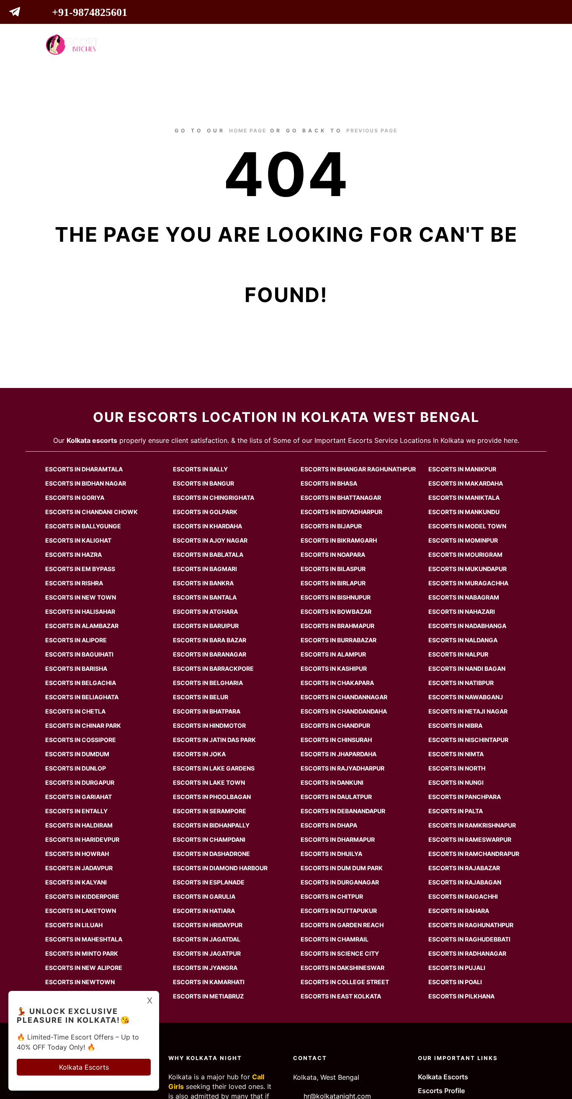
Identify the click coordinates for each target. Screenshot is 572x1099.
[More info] (515, 44)
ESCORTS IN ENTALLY (76, 811)
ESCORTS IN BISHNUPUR (336, 597)
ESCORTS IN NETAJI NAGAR (468, 711)
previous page (371, 130)
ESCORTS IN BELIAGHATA (82, 697)
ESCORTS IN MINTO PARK (81, 953)
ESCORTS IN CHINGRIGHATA (213, 497)
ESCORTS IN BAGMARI (205, 568)
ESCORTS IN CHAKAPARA (337, 682)
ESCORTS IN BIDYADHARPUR (341, 511)
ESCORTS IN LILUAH (74, 924)
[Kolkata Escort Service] (71, 44)
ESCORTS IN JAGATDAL (206, 939)
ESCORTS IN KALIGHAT (78, 540)
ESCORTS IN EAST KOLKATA (341, 996)
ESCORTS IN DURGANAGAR (340, 882)
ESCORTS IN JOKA (199, 754)
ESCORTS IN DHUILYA (331, 853)
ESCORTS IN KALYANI (76, 882)
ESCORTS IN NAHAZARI (461, 611)
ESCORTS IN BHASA (329, 483)
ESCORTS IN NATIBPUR (461, 682)
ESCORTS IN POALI (455, 981)
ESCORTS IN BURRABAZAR (338, 640)
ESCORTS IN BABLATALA (208, 554)
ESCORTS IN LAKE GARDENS (214, 768)
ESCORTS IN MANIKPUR (462, 469)
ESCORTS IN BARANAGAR (209, 654)
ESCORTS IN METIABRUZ (208, 996)
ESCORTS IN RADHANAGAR (467, 953)
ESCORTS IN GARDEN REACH (342, 924)
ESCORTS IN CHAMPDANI (209, 839)
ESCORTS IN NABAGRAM (463, 597)
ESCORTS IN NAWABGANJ (465, 697)
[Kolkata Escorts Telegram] (17, 13)
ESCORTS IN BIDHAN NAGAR (85, 483)
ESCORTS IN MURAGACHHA (468, 583)
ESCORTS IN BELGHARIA (208, 682)
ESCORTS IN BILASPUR (333, 568)
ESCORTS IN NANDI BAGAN (466, 668)
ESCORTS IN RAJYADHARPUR (342, 768)
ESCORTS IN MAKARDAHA (465, 483)
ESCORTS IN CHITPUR (332, 896)
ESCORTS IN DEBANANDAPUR (343, 811)
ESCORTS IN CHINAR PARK (83, 725)
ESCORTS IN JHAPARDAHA (338, 754)
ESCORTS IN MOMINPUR (463, 540)
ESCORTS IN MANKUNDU (464, 511)
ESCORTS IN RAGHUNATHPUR (470, 924)
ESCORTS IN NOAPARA (333, 554)
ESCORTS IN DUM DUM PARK (342, 867)
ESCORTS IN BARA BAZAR (209, 640)
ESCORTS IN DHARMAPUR (338, 839)
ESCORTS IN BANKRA (203, 583)
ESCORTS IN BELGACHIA (80, 682)
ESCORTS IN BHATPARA (206, 711)
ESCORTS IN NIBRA (455, 725)
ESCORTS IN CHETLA (75, 711)
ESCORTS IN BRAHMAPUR (337, 625)
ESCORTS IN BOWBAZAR (336, 611)
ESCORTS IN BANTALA (205, 597)
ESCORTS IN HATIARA (204, 910)
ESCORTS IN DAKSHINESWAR (342, 967)
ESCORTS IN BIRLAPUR (333, 583)
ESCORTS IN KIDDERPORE (82, 896)
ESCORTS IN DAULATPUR (336, 796)
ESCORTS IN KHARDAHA (207, 526)
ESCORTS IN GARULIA (204, 896)
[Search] (500, 44)
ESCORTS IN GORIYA (74, 497)
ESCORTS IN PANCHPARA (464, 796)
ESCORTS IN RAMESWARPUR (469, 839)
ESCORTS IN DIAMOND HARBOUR (220, 867)
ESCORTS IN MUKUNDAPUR (467, 568)
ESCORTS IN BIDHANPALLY (211, 825)
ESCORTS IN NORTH (456, 768)
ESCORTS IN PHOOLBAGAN (212, 796)
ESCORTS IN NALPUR (458, 654)
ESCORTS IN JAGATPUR (207, 953)
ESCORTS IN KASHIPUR (334, 668)
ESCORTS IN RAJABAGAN (464, 882)
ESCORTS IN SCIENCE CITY (340, 953)
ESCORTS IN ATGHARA (205, 611)
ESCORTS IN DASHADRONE (211, 853)
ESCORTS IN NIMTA (456, 754)
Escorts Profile (441, 1090)
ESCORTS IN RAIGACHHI (463, 896)
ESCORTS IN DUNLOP (75, 768)
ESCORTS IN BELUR (200, 697)
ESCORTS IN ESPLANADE (209, 882)
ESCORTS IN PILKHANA (461, 996)
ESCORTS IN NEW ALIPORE (83, 967)
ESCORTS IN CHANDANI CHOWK (91, 511)
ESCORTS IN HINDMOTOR (209, 725)
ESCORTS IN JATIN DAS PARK (214, 739)
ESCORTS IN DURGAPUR (79, 782)
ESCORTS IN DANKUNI (332, 782)
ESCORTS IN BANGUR (203, 483)
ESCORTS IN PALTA (455, 811)
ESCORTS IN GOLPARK (205, 511)
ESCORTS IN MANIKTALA (464, 497)
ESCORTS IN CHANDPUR (335, 725)
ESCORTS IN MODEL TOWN (467, 526)
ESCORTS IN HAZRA (73, 554)
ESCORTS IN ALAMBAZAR (82, 625)
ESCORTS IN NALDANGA (462, 640)
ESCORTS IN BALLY (200, 469)
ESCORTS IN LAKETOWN (80, 910)
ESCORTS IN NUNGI (456, 782)
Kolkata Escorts (443, 1077)
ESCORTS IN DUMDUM (77, 754)
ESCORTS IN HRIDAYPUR (207, 924)
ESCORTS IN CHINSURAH (336, 739)
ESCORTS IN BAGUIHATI (79, 654)
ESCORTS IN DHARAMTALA (84, 469)
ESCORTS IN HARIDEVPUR (82, 839)
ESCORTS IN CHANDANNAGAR (344, 697)
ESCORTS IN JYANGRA (205, 967)
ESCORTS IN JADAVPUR (79, 867)
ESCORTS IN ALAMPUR (333, 654)
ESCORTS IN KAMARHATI (209, 981)
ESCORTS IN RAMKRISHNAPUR (472, 825)
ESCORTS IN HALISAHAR (80, 611)
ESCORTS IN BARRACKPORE (213, 668)
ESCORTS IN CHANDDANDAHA (344, 711)
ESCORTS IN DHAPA (329, 825)
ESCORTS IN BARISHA (76, 668)
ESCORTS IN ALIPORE (76, 640)
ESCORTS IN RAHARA (458, 910)
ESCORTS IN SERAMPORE (209, 811)
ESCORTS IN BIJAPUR (331, 526)
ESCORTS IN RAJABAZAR (464, 867)
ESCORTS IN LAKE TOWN (209, 782)
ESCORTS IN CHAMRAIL (334, 939)
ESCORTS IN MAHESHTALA (83, 939)
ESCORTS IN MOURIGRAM (465, 554)
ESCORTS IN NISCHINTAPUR (468, 739)
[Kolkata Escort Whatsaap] (31, 13)
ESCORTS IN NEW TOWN (80, 597)
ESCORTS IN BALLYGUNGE (83, 526)
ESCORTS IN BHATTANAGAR (341, 497)
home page (247, 130)
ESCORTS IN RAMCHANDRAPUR (473, 853)
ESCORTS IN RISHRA (74, 583)
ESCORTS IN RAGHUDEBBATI (469, 939)
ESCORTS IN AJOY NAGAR (210, 540)
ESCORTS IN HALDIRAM (79, 825)
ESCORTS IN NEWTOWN (80, 981)
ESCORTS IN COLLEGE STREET (345, 981)
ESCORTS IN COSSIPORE (80, 739)
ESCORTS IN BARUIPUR (206, 625)
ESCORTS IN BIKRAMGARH (339, 540)
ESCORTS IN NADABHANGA (467, 625)
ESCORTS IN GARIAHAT (78, 796)
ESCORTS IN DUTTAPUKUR (339, 910)
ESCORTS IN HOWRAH (77, 853)
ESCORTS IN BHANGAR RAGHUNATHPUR (358, 469)
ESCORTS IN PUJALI (456, 967)
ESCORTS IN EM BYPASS (80, 568)
